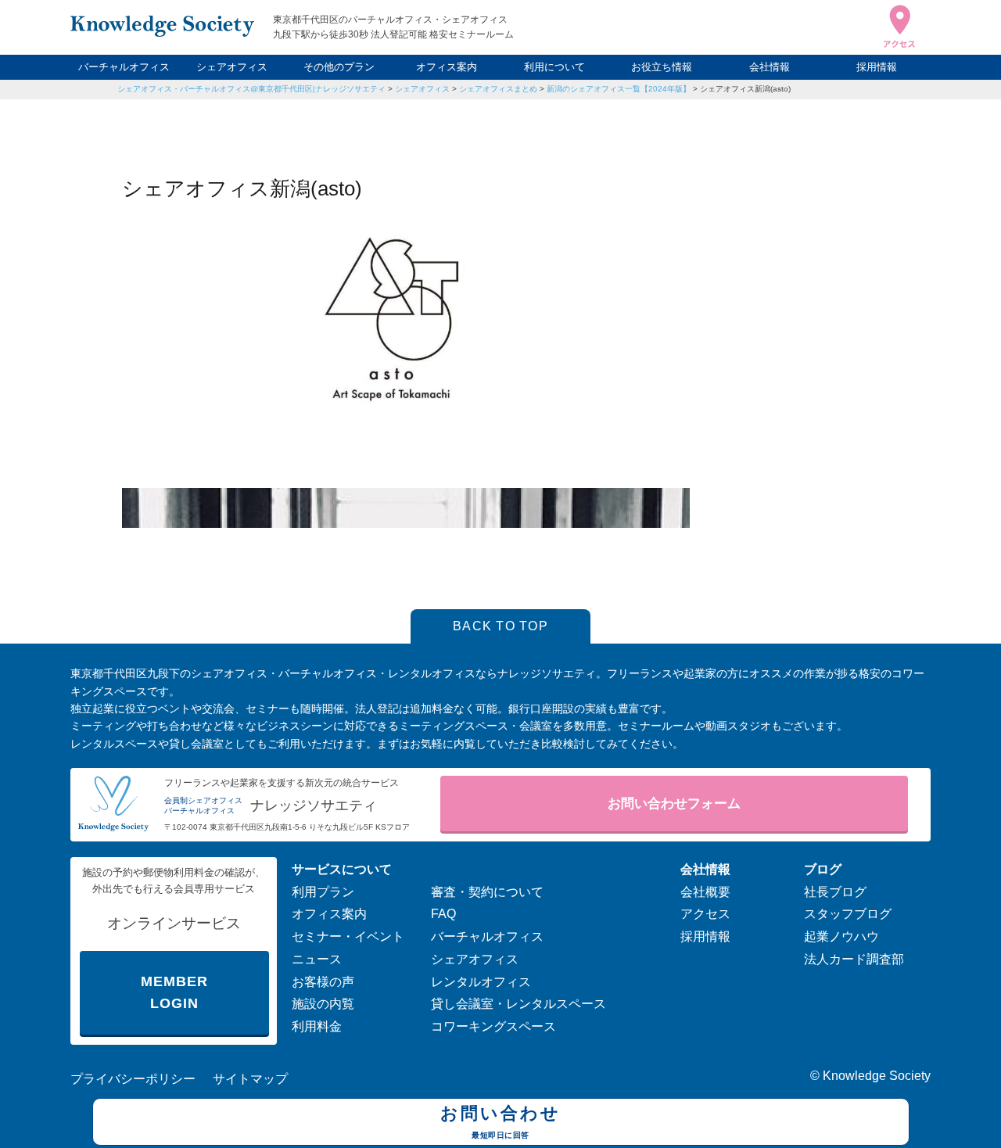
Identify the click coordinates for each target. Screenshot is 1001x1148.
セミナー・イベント (348, 936)
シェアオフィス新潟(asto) (745, 88)
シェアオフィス (231, 67)
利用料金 (317, 1026)
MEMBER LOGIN (174, 993)
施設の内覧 (323, 1003)
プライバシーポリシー (133, 1078)
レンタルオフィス (481, 981)
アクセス (705, 913)
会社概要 (705, 892)
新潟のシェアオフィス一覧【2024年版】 (619, 88)
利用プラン (323, 892)
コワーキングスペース (493, 1026)
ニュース (317, 959)
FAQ (443, 913)
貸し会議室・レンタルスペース (518, 1003)
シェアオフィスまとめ (498, 88)
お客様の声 (323, 981)
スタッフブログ (848, 913)
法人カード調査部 (854, 959)
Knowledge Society (877, 1075)
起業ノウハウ (841, 936)
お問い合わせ (500, 1121)
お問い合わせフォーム (674, 803)
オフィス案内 (446, 67)
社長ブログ (835, 892)
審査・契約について (487, 892)
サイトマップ (250, 1078)
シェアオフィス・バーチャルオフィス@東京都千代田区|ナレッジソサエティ (251, 88)
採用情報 (876, 67)
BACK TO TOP (500, 626)
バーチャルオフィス (124, 67)
